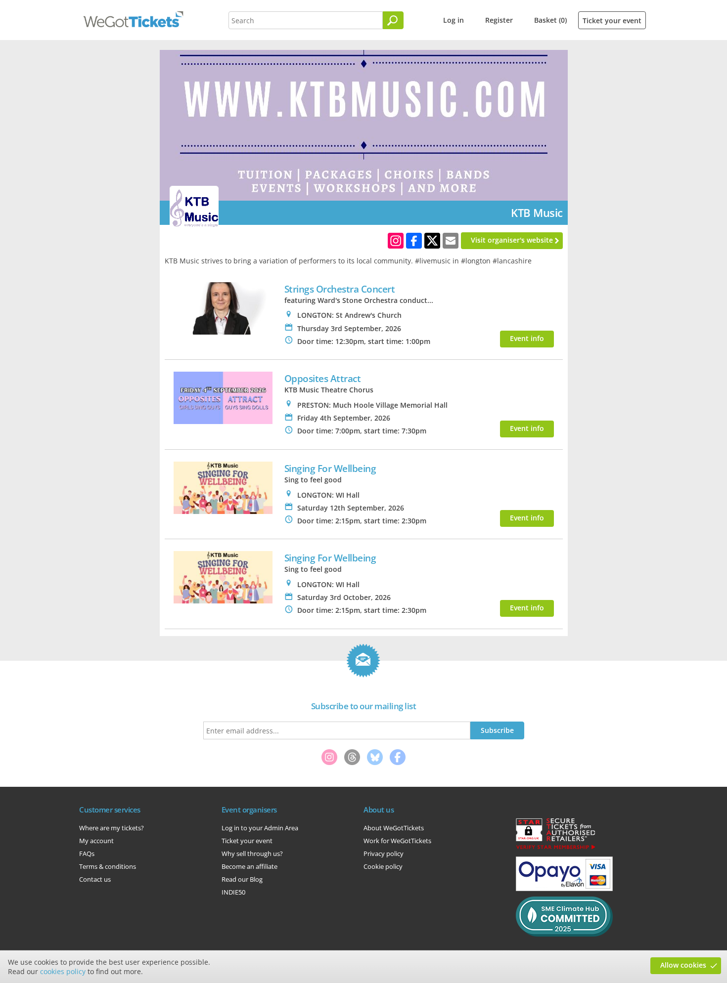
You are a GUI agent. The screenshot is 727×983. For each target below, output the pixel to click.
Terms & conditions (107, 866)
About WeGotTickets (394, 827)
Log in (453, 20)
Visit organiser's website (512, 240)
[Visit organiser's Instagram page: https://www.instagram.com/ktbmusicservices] (396, 241)
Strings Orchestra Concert (339, 289)
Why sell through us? (252, 853)
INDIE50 (233, 892)
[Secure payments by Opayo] (564, 888)
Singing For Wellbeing (330, 468)
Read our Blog (242, 879)
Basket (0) (550, 20)
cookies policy (63, 971)
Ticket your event (612, 20)
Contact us (95, 879)
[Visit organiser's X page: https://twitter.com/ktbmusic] (432, 241)
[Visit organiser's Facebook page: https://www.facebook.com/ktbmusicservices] (414, 241)
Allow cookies (683, 965)
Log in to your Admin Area (260, 827)
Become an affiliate (249, 866)
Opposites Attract (322, 378)
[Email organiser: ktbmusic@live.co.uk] (450, 241)
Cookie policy (383, 866)
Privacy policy (384, 853)
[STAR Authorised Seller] (555, 848)
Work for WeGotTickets (397, 840)
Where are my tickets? (111, 827)
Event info (527, 338)
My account (96, 840)
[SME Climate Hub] (564, 934)
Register (499, 20)
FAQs (86, 853)
